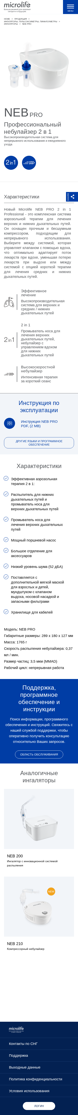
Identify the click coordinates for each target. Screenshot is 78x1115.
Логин (39, 1106)
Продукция (20, 19)
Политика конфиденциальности (35, 1079)
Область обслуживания (39, 754)
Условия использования (29, 1091)
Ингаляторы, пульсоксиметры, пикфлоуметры (30, 21)
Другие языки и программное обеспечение (39, 443)
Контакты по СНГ (23, 1044)
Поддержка (18, 1056)
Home (7, 19)
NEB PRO (26, 24)
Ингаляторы (11, 24)
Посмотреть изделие (39, 830)
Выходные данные (24, 1067)
